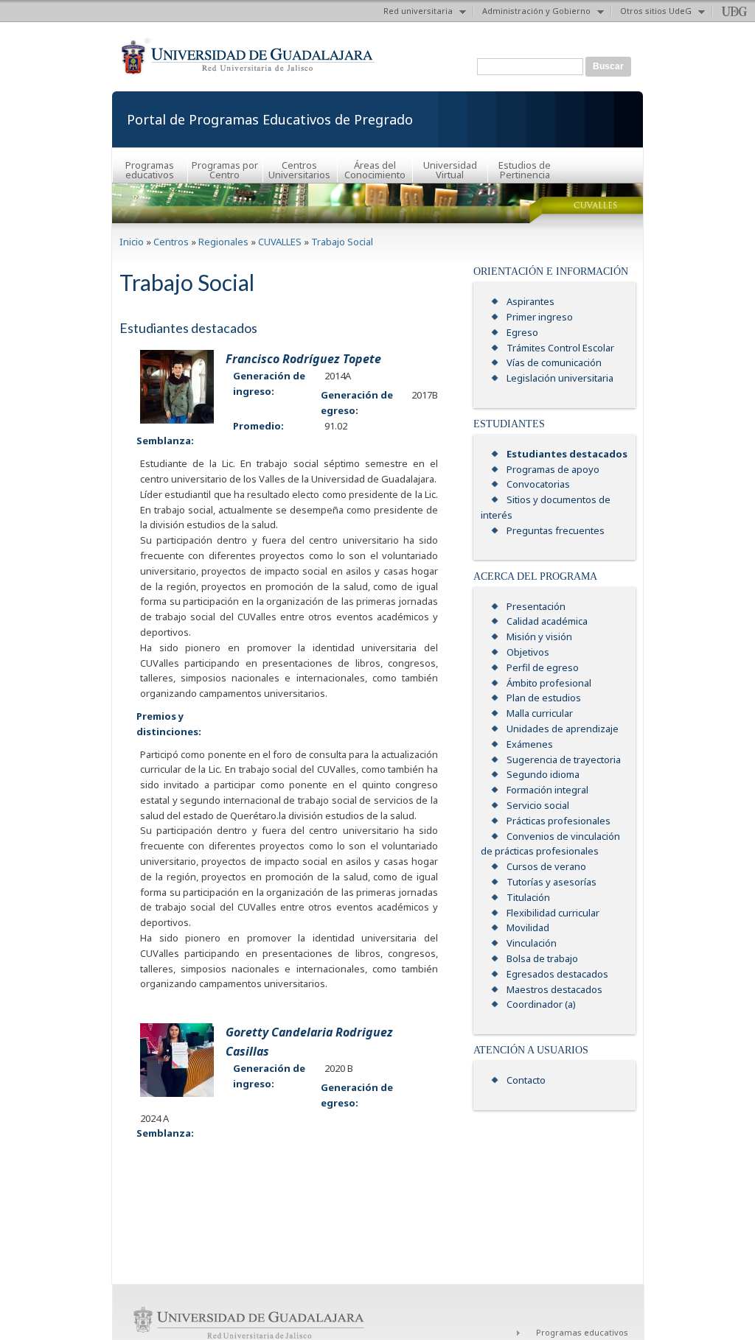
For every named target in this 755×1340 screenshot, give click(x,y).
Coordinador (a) (541, 1004)
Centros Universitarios (299, 169)
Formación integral (547, 789)
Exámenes (530, 744)
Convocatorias (538, 484)
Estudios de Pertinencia (524, 169)
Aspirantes (530, 301)
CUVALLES (280, 241)
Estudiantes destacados (567, 453)
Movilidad (528, 927)
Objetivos (528, 652)
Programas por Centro (225, 169)
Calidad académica (547, 621)
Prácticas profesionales (558, 820)
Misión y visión (539, 636)
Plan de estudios (544, 697)
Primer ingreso (540, 316)
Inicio (131, 241)
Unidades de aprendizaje (563, 728)
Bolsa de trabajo (542, 958)
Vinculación (532, 943)
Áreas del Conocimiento (375, 169)
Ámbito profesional (549, 683)
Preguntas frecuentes (556, 530)
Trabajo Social (342, 241)
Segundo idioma (543, 774)
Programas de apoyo (553, 469)
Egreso (522, 332)
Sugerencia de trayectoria (564, 759)
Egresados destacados (557, 974)
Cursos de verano (546, 866)
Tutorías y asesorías (551, 881)
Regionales (223, 241)
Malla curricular (540, 713)
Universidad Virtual (450, 169)
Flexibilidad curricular (553, 912)
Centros (171, 241)
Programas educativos (149, 169)
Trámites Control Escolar (560, 347)
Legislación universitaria (560, 378)
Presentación (536, 606)
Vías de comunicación (554, 362)
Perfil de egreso (543, 667)
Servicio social (538, 805)
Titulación (528, 897)
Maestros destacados (554, 989)
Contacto (526, 1080)
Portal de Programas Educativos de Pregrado (270, 119)
